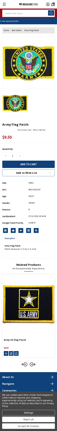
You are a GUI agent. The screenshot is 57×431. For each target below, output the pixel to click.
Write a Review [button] (39, 130)
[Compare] (11, 353)
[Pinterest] (36, 230)
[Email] (13, 230)
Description (10, 238)
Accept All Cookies (28, 426)
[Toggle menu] (4, 4)
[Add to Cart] (16, 353)
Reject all (28, 419)
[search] (51, 13)
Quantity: (7, 148)
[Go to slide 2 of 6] (32, 364)
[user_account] (47, 4)
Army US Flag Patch (15, 339)
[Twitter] (20, 230)
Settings (28, 412)
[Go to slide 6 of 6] (24, 364)
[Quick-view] (6, 353)
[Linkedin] (28, 230)
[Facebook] (5, 230)
